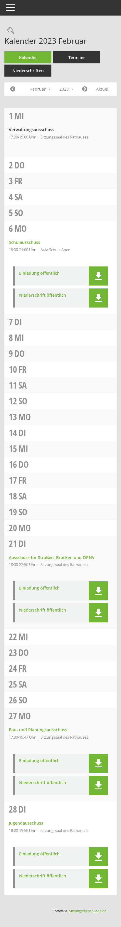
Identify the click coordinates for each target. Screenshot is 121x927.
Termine (76, 57)
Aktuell (103, 89)
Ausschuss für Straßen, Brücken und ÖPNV (52, 557)
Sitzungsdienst (87, 911)
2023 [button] (64, 89)
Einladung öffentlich (39, 273)
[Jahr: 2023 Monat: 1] (13, 89)
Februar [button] (38, 89)
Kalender (28, 57)
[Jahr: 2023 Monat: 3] (85, 89)
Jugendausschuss (26, 823)
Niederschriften (28, 70)
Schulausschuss (24, 242)
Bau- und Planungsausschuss (38, 729)
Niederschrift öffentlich (42, 295)
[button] (98, 276)
